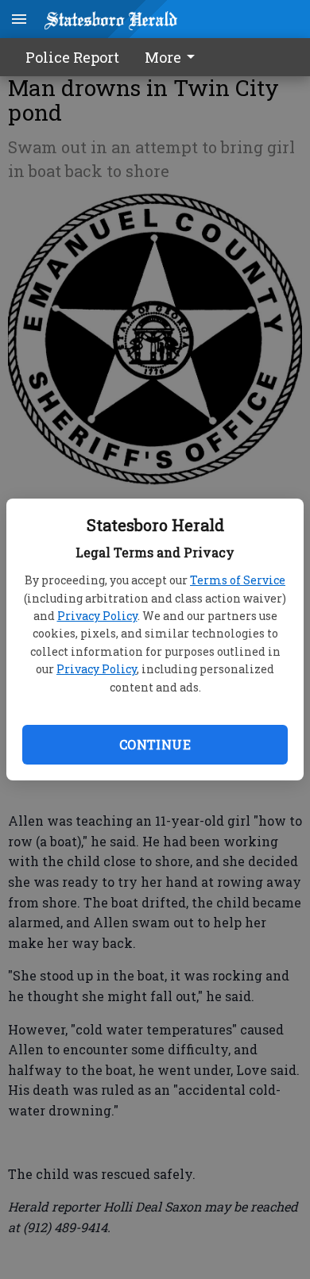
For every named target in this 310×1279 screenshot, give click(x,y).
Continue (155, 744)
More (163, 57)
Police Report (72, 57)
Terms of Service (237, 579)
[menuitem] (174, 57)
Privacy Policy (97, 615)
